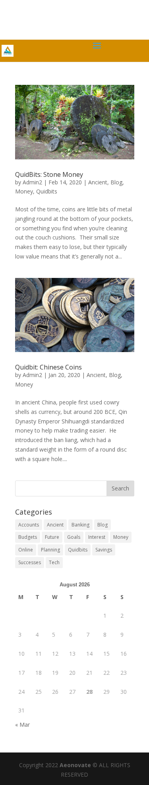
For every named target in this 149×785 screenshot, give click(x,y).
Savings (103, 549)
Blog (116, 182)
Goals (73, 537)
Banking (80, 524)
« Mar (22, 724)
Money (24, 191)
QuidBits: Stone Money (49, 174)
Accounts (28, 524)
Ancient (97, 182)
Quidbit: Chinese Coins (48, 367)
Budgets (27, 537)
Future (52, 537)
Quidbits (46, 191)
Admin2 (32, 182)
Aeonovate (75, 765)
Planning (50, 549)
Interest (96, 537)
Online (25, 549)
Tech (54, 562)
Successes (29, 562)
